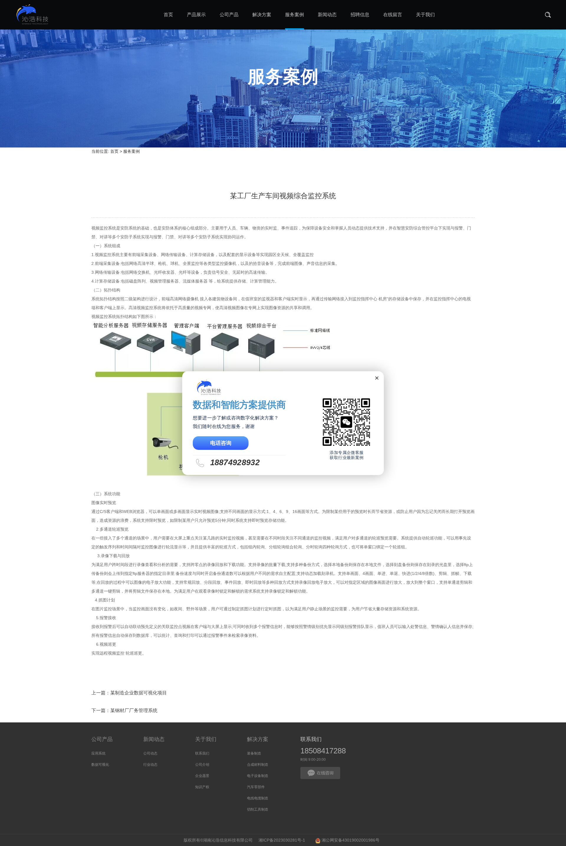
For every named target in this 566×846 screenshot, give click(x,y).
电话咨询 (220, 443)
